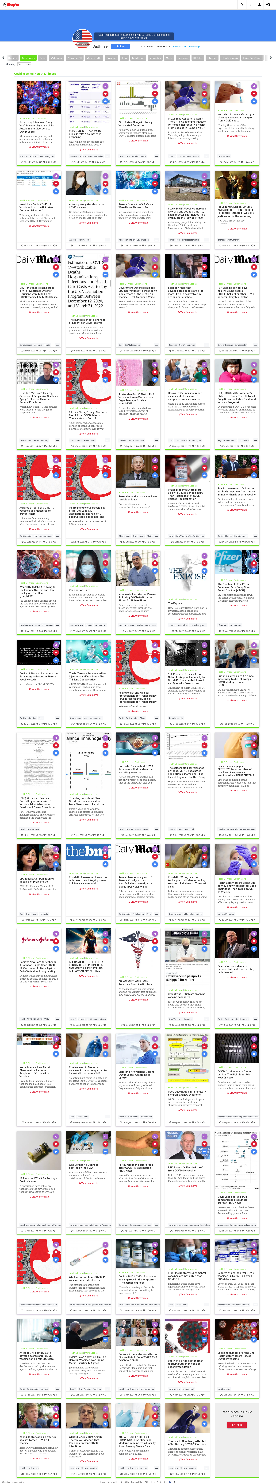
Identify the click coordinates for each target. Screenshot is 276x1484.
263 (239, 835)
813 (239, 1122)
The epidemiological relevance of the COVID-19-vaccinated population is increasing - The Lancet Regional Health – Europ (186, 772)
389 (41, 1473)
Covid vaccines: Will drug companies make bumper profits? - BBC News (232, 1199)
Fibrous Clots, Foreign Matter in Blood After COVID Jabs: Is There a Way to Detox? (88, 415)
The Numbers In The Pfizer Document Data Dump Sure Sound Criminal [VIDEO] (233, 587)
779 (239, 350)
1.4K (90, 1310)
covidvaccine (75, 156)
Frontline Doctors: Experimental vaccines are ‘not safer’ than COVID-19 (187, 1276)
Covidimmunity (241, 536)
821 (238, 446)
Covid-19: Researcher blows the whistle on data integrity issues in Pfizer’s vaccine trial (88, 880)
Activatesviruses (126, 625)
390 (90, 835)
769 (90, 1024)
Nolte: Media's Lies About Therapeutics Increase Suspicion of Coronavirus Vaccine (34, 1072)
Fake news (111, 58)
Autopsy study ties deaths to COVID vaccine (86, 206)
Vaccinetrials (235, 625)
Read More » (39, 97)
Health (196, 156)
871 (239, 541)
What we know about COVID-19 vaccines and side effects (87, 1278)
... (107, 156)
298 (189, 1024)
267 (41, 446)
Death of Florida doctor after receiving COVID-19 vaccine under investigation (185, 1363)
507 (140, 723)
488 (41, 1310)
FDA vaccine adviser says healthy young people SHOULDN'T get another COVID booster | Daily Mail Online (236, 292)
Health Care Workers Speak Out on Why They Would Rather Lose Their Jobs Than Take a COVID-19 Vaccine (237, 887)
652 (140, 446)
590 (90, 1394)
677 (90, 631)
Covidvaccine (224, 156)
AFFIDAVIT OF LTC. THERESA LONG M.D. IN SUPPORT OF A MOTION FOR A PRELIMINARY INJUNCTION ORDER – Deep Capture (86, 968)
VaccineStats (101, 625)
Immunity (44, 914)
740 (140, 1122)
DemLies (97, 1389)
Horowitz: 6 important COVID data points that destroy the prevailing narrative (136, 769)
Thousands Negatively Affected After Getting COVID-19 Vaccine (187, 1443)
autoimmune (25, 156)
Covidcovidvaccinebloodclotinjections (185, 914)
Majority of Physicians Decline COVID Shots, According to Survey (136, 1074)
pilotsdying (83, 1019)
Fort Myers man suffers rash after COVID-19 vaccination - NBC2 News (136, 1167)
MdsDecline (133, 1116)
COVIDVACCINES (34, 1019)
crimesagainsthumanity (228, 240)
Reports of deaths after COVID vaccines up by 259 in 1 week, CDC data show (236, 1276)
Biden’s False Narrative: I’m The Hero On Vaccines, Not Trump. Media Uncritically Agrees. (87, 1360)
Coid (170, 440)
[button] (242, 5)
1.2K (189, 1122)
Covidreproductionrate (136, 156)
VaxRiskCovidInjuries (195, 536)
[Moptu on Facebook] (170, 1481)
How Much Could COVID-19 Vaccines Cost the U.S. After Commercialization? (36, 207)
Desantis (38, 345)
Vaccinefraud (96, 718)
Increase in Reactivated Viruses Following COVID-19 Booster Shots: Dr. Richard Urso (137, 597)
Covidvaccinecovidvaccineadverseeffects (38, 1304)
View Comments (40, 146)
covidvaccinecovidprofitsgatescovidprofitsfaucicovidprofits (195, 1225)
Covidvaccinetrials (28, 718)
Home (102, 1482)
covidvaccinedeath (240, 1304)
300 (40, 1024)
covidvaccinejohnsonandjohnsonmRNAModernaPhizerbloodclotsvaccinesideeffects (107, 1225)
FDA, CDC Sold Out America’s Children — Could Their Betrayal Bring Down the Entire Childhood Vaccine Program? (237, 397)
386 (140, 350)
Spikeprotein (47, 625)
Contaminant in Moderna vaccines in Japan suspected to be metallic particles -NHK (88, 1070)
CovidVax (179, 536)
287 (41, 350)
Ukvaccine (187, 1019)
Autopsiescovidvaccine (79, 240)
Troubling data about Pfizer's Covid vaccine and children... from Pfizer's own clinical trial (86, 801)
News (145, 829)
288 (189, 446)
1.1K (239, 1024)
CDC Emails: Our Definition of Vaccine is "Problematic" (36, 880)
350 (90, 245)
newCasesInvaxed (185, 829)
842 (90, 919)
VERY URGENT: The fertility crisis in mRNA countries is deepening (85, 134)
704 (238, 1394)
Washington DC (75, 58)
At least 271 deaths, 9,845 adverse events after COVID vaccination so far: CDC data (36, 1355)
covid (35, 156)
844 (188, 541)
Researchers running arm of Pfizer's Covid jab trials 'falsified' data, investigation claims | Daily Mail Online (136, 882)
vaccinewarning (147, 1389)
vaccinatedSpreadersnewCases (241, 829)
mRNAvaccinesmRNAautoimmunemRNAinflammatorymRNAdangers (149, 1304)
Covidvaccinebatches (178, 625)
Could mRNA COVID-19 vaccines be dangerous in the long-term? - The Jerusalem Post (137, 1279)
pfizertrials (222, 625)
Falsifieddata (138, 914)
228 (238, 162)
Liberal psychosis (230, 58)
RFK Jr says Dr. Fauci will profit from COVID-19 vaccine (186, 1169)
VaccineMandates (226, 914)
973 (189, 162)
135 (41, 245)
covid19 (139, 625)
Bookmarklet (113, 1482)
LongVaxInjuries (47, 156)
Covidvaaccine (26, 625)
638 (90, 1230)
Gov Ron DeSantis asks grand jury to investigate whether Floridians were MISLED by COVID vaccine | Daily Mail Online (38, 292)
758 (139, 1230)
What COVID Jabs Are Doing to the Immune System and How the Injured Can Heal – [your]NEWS (37, 591)
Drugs (124, 58)
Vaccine (147, 1225)
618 (140, 919)
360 (238, 723)
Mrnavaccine (138, 440)
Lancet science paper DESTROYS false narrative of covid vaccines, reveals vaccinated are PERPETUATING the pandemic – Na (236, 772)
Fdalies (150, 536)
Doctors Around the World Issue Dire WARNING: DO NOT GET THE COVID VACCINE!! (138, 1357)
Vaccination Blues (79, 589)
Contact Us (162, 1482)
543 (41, 631)
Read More (237, 1424)
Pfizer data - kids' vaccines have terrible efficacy (138, 498)
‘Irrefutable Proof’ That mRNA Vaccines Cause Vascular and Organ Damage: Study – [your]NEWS (136, 399)
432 (90, 1473)
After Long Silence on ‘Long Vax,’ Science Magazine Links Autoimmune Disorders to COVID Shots (36, 127)
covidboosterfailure (190, 240)
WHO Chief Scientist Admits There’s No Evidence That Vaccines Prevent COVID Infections (86, 1441)
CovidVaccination (187, 345)
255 (89, 162)
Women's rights (94, 58)
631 (189, 350)
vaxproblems (150, 625)
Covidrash (123, 1225)
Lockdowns (183, 58)
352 (189, 1394)
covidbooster (174, 240)
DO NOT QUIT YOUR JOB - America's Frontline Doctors (135, 983)
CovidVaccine (175, 1019)
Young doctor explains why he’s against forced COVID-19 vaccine (38, 1440)
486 (139, 245)
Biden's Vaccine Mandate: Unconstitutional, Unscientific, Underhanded (236, 969)
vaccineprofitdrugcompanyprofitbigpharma (237, 1225)
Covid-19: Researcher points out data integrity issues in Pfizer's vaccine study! (38, 676)
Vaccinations (146, 1116)
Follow (120, 46)
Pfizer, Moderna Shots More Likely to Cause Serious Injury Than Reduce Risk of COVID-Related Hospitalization (185, 494)
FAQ (147, 1482)
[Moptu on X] (174, 1481)
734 (239, 1310)
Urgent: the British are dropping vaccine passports (186, 995)
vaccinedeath (188, 1389)
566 (139, 835)
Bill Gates (197, 58)
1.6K (189, 1310)
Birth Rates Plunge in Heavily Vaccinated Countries (135, 124)
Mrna (86, 718)
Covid (121, 156)
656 (189, 631)
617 (189, 723)
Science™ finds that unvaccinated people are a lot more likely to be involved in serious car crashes (185, 292)
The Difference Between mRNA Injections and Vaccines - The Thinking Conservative (87, 676)
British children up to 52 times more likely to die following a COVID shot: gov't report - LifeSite (236, 680)
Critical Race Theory (252, 58)
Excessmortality (41, 440)
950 (189, 835)
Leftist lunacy (138, 58)
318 (239, 919)
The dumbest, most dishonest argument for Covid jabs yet (87, 321)
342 (189, 1230)
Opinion (89, 625)
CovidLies (173, 345)
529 (239, 245)
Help (153, 1482)
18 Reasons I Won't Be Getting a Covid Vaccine (38, 1180)
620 (41, 835)
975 (90, 1122)
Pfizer (40, 718)
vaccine (143, 1468)
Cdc (121, 345)
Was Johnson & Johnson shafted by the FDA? (84, 1166)
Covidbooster (241, 345)
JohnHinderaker (76, 625)
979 (139, 631)
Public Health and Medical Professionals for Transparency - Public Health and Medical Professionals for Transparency (138, 697)
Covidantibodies (225, 536)
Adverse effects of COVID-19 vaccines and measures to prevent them (36, 510)
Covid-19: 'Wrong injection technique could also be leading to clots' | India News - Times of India (187, 882)
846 (90, 541)
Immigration (155, 58)
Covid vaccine (28, 58)
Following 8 (194, 46)
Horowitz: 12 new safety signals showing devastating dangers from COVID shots (237, 117)
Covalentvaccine (225, 345)
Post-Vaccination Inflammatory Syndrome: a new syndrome (187, 1093)
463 (90, 446)
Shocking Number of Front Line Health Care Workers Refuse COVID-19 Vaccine (236, 1355)
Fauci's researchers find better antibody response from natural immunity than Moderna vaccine (237, 491)
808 (140, 1473)
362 (90, 350)
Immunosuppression (43, 536)
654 (239, 1230)
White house (56, 58)
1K (40, 919)
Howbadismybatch (198, 625)
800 (140, 1394)
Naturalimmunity (176, 718)
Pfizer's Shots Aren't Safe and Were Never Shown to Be (136, 206)
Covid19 (172, 156)
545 (140, 541)
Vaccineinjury (195, 440)
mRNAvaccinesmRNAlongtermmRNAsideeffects (91, 1304)
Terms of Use (137, 1482)
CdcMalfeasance (132, 345)
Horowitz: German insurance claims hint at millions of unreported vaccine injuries (185, 396)
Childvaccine (124, 536)
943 (140, 162)
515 (40, 162)
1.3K (140, 1310)
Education (212, 58)
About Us (125, 1482)
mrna (37, 625)
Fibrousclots (89, 440)
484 (239, 631)
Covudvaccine (75, 440)
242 (189, 245)
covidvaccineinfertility (93, 156)
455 (41, 1230)
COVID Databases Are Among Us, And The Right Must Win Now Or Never (235, 1074)
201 (189, 919)
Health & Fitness (26, 118)
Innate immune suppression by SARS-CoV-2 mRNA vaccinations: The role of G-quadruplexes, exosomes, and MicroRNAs (87, 514)
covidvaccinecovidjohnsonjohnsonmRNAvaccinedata (44, 1225)
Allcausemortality (127, 240)
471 (40, 541)
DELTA (47, 1019)
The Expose (175, 603)
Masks (169, 58)
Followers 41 (179, 46)
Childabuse (244, 440)
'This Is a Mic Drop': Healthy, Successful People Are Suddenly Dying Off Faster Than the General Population (38, 397)
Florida (47, 345)
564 (90, 723)
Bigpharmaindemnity (227, 440)
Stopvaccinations (98, 1019)
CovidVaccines (184, 156)
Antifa (43, 58)
